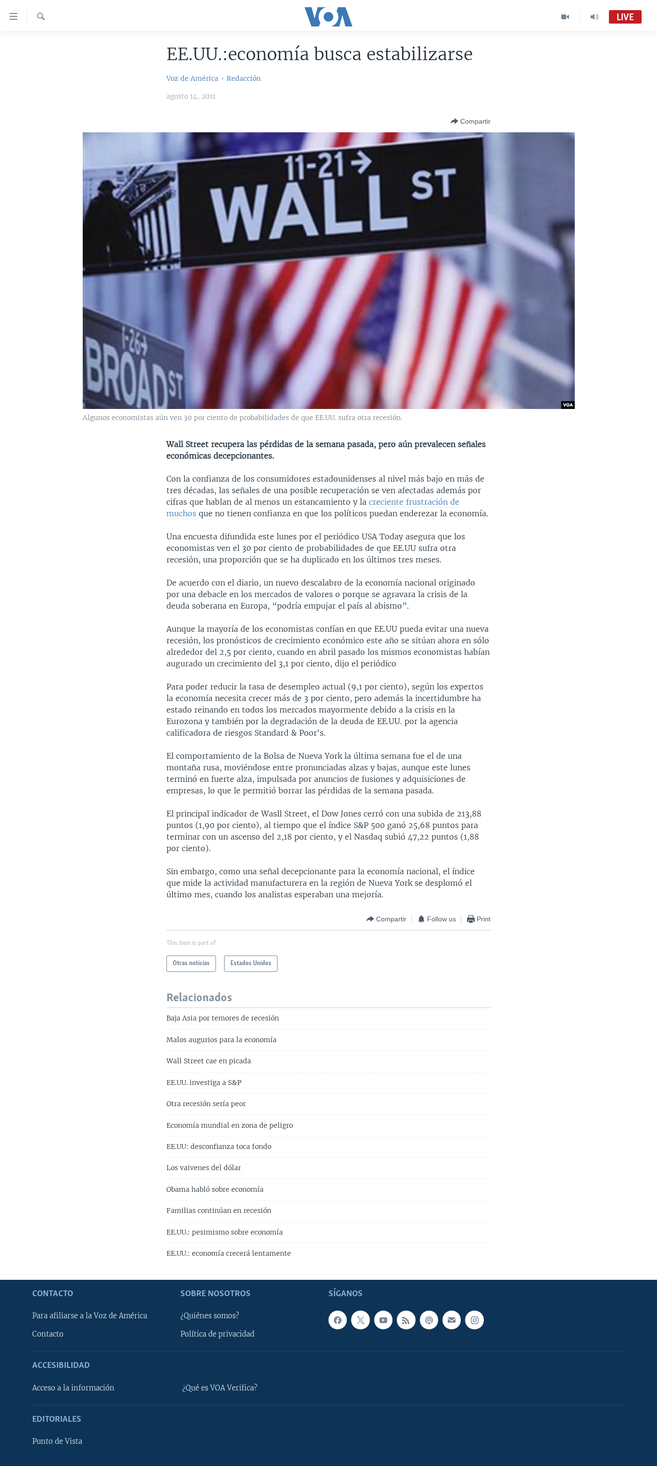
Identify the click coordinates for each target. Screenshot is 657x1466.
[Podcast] (429, 1320)
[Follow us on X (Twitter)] (360, 1320)
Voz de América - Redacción (213, 78)
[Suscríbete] (451, 1320)
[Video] (565, 17)
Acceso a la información (73, 1387)
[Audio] (594, 17)
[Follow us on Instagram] (474, 1320)
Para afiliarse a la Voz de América (89, 1316)
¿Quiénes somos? (209, 1316)
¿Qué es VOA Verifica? (219, 1387)
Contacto (47, 1334)
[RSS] (406, 1320)
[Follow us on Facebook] (337, 1320)
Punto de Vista (57, 1441)
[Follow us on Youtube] (383, 1320)
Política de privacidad (217, 1334)
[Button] (471, 121)
